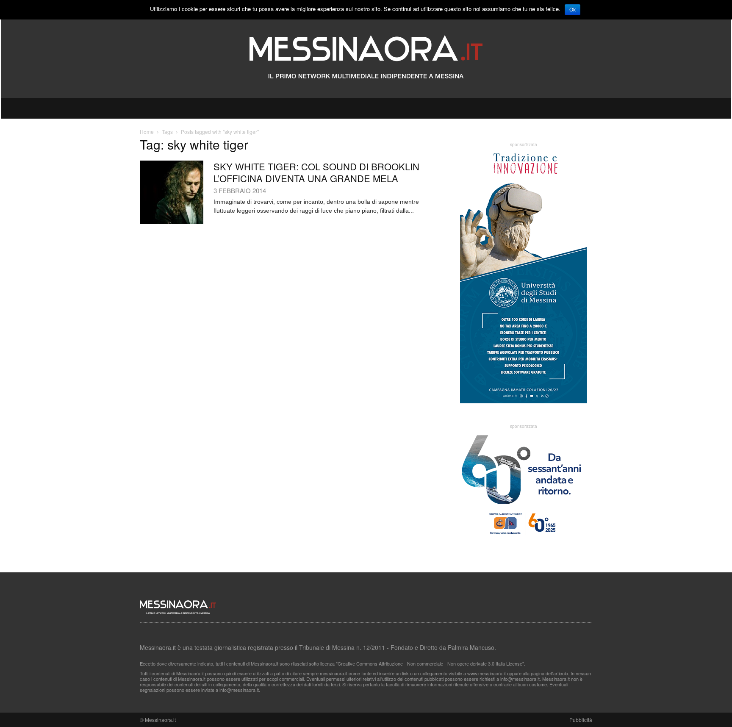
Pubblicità (580, 719)
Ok (572, 10)
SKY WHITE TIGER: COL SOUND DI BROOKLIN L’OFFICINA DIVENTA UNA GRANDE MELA (316, 172)
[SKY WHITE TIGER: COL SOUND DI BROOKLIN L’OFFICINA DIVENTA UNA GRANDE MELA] (171, 192)
